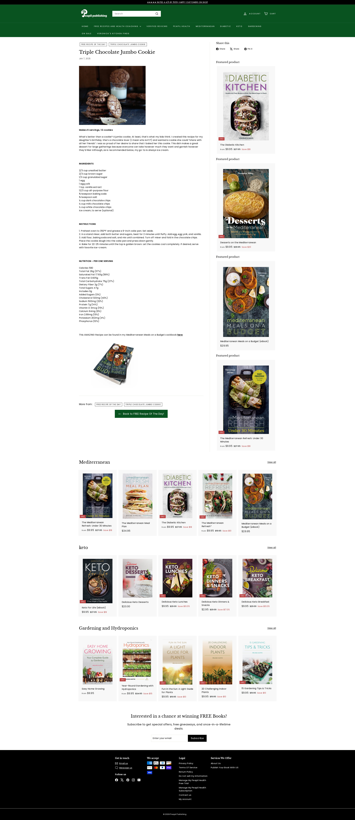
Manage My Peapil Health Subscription (192, 789)
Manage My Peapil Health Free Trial (192, 782)
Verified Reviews (157, 26)
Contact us (185, 794)
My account (185, 799)
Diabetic (225, 26)
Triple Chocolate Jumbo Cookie (127, 44)
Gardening (255, 26)
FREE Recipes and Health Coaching (116, 26)
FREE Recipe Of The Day (93, 44)
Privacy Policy (186, 763)
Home (85, 26)
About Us (216, 763)
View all (271, 462)
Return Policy (186, 771)
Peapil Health (181, 26)
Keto (239, 26)
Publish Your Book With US (224, 767)
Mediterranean (205, 26)
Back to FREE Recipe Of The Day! (143, 413)
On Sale (87, 33)
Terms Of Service (188, 767)
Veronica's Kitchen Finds (113, 33)
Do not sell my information (193, 775)
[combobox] (136, 14)
